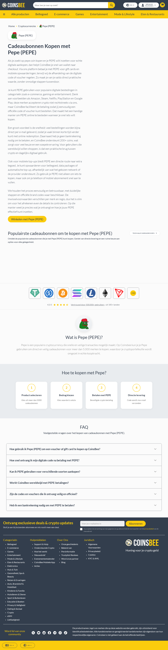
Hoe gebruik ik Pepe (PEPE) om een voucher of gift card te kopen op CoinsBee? (55, 449)
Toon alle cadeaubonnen (144, 233)
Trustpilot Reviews (69, 555)
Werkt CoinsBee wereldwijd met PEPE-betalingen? (39, 482)
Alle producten (20, 14)
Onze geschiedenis (69, 544)
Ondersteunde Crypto (44, 548)
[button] (162, 4)
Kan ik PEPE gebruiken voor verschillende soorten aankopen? (45, 471)
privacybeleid (149, 529)
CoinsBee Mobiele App (44, 562)
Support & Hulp (41, 544)
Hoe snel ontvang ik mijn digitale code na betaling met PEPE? (44, 460)
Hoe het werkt (40, 551)
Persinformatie (68, 551)
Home (11, 26)
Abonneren (136, 523)
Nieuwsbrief (39, 555)
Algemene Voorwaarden (94, 546)
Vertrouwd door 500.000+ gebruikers (87, 304)
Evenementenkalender (44, 558)
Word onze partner (69, 558)
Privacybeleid (94, 551)
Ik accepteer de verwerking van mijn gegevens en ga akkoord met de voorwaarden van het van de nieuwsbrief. (121, 530)
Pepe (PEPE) (48, 26)
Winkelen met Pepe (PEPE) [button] (27, 219)
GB (28, 645)
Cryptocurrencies (27, 26)
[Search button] (111, 5)
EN (131, 5)
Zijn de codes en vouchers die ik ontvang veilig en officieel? (43, 494)
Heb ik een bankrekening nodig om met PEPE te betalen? (42, 505)
